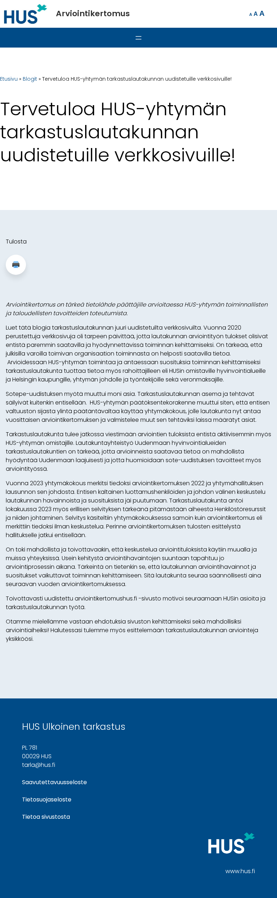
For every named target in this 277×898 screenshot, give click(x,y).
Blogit (30, 78)
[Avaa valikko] (138, 37)
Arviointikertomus (93, 13)
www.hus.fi (240, 871)
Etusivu (9, 78)
